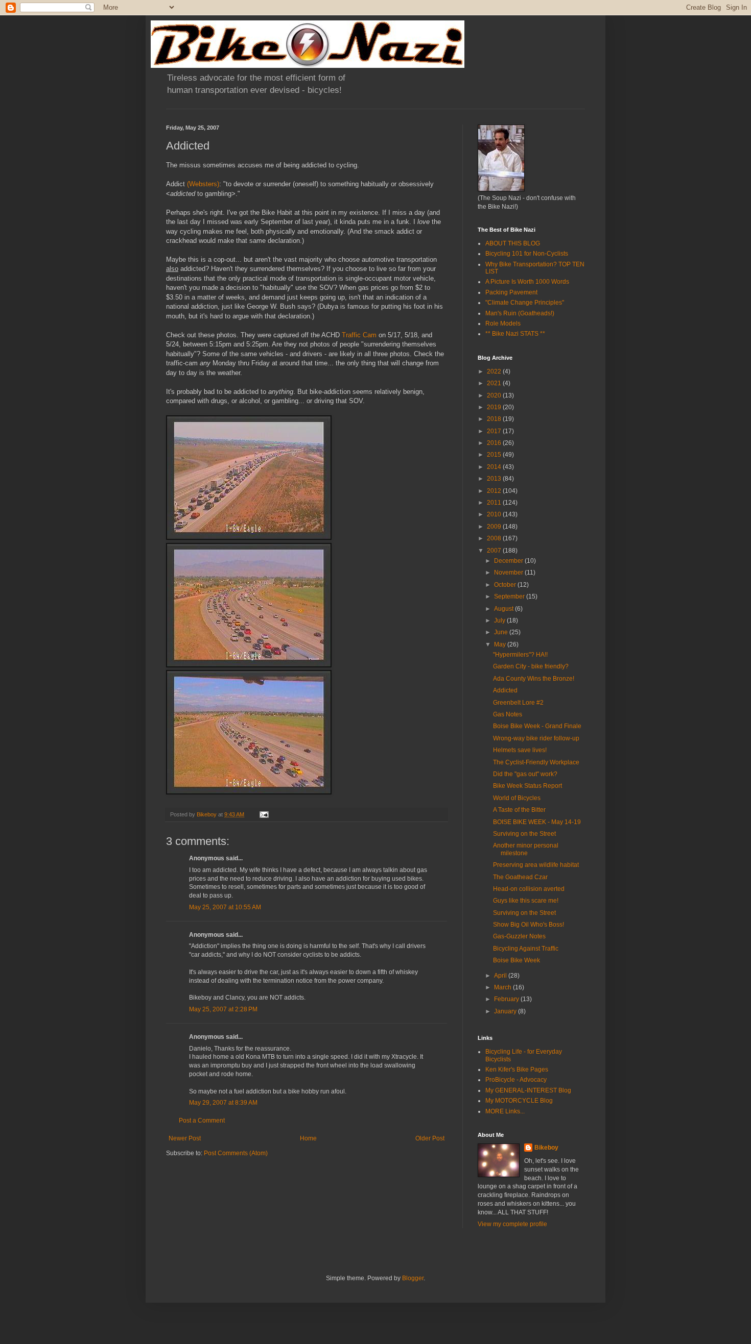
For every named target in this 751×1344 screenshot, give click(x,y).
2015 (495, 454)
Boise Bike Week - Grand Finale (537, 726)
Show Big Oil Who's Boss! (528, 924)
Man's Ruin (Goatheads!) (519, 313)
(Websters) (203, 184)
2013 (495, 478)
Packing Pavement (511, 292)
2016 (495, 442)
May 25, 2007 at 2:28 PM (223, 1009)
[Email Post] (263, 814)
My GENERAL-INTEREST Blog (528, 1090)
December (509, 560)
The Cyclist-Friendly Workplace (536, 762)
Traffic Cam (359, 335)
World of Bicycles (517, 798)
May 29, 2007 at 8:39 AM (223, 1102)
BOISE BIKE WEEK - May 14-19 (537, 822)
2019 (495, 407)
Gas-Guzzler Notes (519, 936)
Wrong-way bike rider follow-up (536, 738)
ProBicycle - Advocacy (516, 1079)
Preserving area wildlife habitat (536, 864)
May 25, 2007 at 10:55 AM (225, 907)
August (504, 608)
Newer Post (185, 1138)
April (501, 975)
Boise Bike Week (516, 960)
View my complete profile (512, 1224)
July (500, 620)
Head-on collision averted (529, 888)
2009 (495, 526)
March (503, 987)
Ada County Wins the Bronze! (533, 678)
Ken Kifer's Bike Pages (516, 1069)
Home (308, 1138)
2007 (495, 550)
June (501, 632)
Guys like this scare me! (525, 900)
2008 (495, 538)
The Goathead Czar (520, 877)
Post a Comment (202, 1120)
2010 (495, 514)
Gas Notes (507, 714)
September (510, 596)
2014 (495, 466)
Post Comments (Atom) (236, 1153)
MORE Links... (505, 1111)
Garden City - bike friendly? (531, 666)
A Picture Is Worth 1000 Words (527, 281)
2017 (495, 431)
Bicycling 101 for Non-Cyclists (526, 253)
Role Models (503, 323)
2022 (495, 371)
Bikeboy (546, 1147)
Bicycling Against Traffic (525, 948)
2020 (495, 395)
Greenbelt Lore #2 (518, 702)
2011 (495, 502)
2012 (495, 490)
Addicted (505, 690)
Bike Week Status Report (527, 785)
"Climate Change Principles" (524, 302)
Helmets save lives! (520, 750)
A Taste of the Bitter (519, 809)
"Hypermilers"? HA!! (520, 654)
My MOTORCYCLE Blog (519, 1100)
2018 (495, 418)
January (506, 1011)
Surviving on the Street (524, 833)
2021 (495, 383)
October (506, 584)
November (509, 572)
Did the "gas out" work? (525, 774)
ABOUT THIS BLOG (512, 243)
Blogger (413, 1278)
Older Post (429, 1138)
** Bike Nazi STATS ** (515, 333)
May (500, 644)
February (507, 999)
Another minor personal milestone (525, 849)
